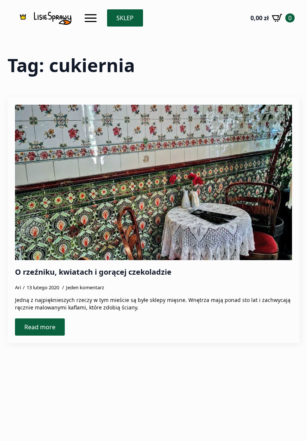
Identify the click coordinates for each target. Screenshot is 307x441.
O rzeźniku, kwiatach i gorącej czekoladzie (93, 272)
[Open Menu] (91, 18)
